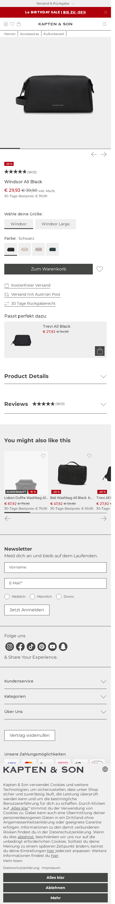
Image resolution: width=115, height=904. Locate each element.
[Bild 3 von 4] (68, 512)
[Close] (105, 12)
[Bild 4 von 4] (94, 512)
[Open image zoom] (55, 92)
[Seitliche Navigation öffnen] (104, 24)
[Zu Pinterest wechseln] (41, 646)
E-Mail (15, 583)
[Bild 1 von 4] (17, 512)
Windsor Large (56, 224)
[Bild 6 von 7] (87, 148)
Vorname (17, 567)
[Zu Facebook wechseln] (20, 646)
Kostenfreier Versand (30, 285)
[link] (26, 481)
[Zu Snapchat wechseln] (63, 646)
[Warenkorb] (18, 24)
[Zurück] (94, 154)
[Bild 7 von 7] (103, 148)
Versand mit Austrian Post (35, 294)
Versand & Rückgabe (52, 3)
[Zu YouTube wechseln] (52, 646)
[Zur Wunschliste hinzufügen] (100, 269)
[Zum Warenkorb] (100, 351)
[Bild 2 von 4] (43, 512)
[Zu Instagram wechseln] (9, 646)
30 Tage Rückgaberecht (33, 303)
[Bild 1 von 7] (8, 148)
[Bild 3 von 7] (40, 148)
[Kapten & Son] (55, 24)
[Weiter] (103, 154)
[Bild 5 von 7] (71, 148)
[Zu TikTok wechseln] (31, 646)
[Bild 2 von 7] (24, 148)
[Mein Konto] (6, 24)
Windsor (19, 224)
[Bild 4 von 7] (55, 148)
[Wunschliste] (12, 24)
